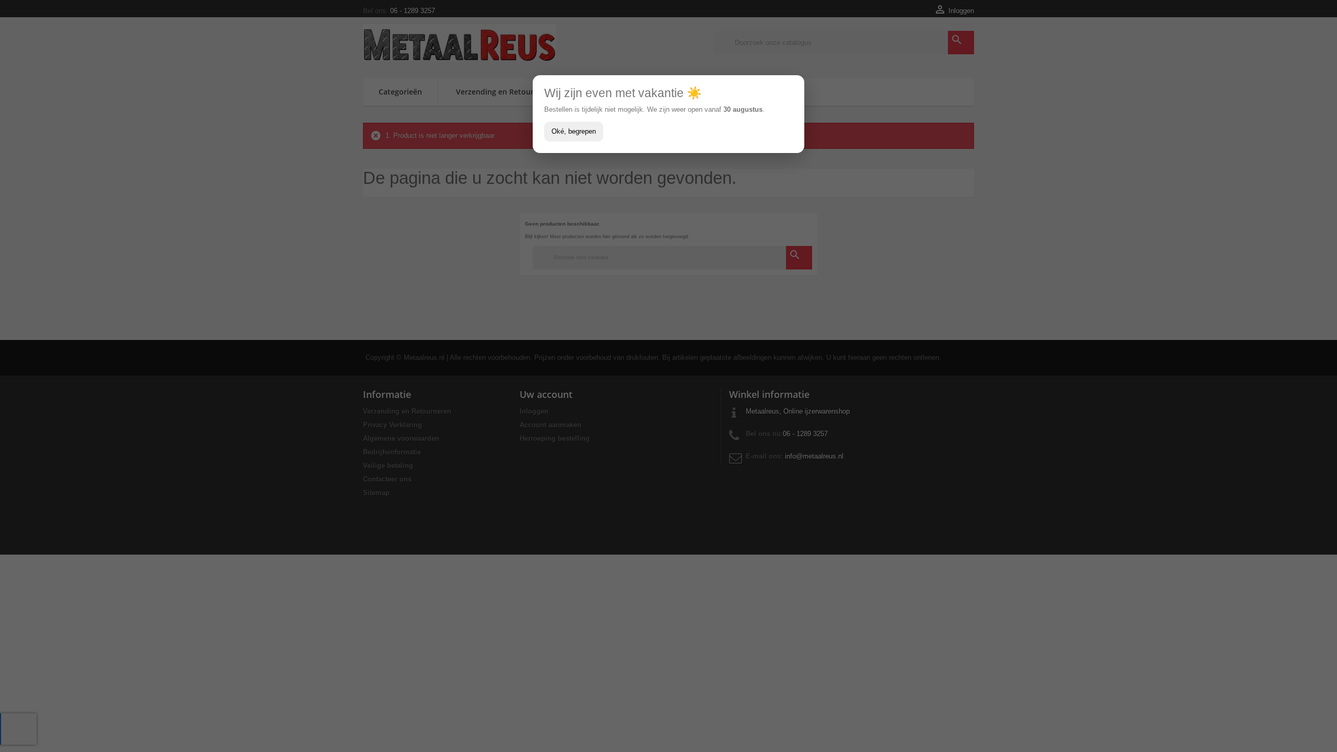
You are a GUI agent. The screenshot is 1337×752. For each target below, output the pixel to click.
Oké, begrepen (574, 131)
